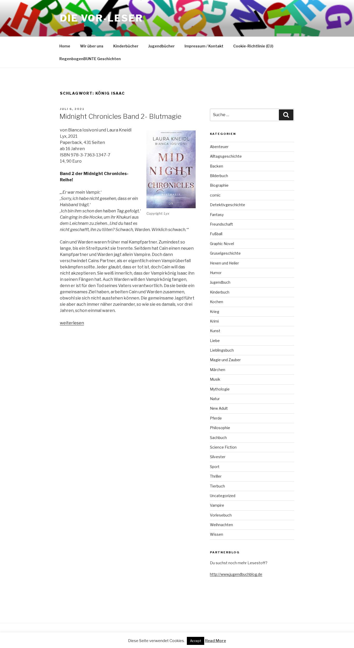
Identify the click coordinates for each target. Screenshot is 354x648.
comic (215, 195)
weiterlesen (72, 322)
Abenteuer (219, 146)
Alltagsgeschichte (226, 156)
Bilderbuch (219, 175)
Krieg (214, 311)
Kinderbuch (219, 292)
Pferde (216, 418)
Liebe (215, 340)
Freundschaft (221, 224)
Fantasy (217, 214)
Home (64, 46)
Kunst (215, 331)
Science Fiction (223, 447)
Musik (215, 379)
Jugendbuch (220, 282)
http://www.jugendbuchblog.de (236, 574)
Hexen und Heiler (224, 263)
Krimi (214, 321)
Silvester (217, 457)
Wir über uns (91, 46)
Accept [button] (195, 641)
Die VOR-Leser (101, 18)
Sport (215, 466)
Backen (216, 166)
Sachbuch (218, 437)
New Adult (219, 408)
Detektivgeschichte (227, 205)
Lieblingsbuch (222, 350)
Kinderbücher (125, 46)
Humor (216, 272)
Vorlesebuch (221, 515)
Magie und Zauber (225, 360)
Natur (215, 398)
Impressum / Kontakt (204, 46)
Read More (215, 640)
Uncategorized (222, 495)
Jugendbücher (161, 46)
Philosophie (220, 428)
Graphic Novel (222, 243)
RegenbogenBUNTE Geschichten (90, 59)
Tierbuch (217, 486)
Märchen (217, 369)
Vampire (217, 505)
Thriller (216, 476)
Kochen (216, 301)
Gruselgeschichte (225, 253)
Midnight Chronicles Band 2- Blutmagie (120, 116)
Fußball (216, 234)
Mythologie (220, 389)
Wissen (216, 534)
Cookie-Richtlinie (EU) (253, 46)
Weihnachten (221, 524)
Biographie (219, 185)
